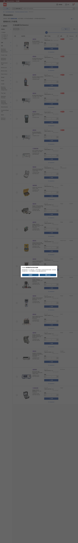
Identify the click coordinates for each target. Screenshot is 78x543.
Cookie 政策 (38, 271)
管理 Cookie (47, 275)
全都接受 (30, 275)
